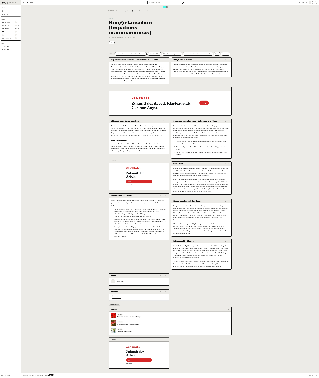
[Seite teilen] (299, 2)
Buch (175, 7)
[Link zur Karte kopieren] (163, 60)
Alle (165, 7)
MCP (313, 375)
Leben (118, 11)
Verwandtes (225, 54)
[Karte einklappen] (166, 60)
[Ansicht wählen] (306, 2)
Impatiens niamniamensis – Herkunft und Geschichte (131, 54)
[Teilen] (160, 60)
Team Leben (120, 281)
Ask (316, 375)
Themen (217, 54)
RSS (310, 375)
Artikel (169, 7)
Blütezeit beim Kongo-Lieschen (172, 54)
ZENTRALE (111, 11)
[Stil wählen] (302, 2)
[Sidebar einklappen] (24, 2)
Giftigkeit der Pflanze (154, 54)
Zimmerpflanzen (116, 297)
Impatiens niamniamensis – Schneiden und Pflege (198, 54)
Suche (6, 14)
